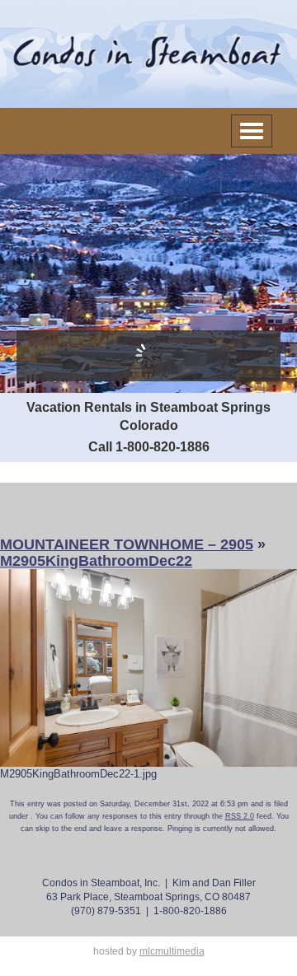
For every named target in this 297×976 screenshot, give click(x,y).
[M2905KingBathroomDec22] (148, 667)
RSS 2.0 (239, 816)
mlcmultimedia (172, 951)
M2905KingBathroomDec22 (96, 561)
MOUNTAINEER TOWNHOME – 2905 (126, 544)
